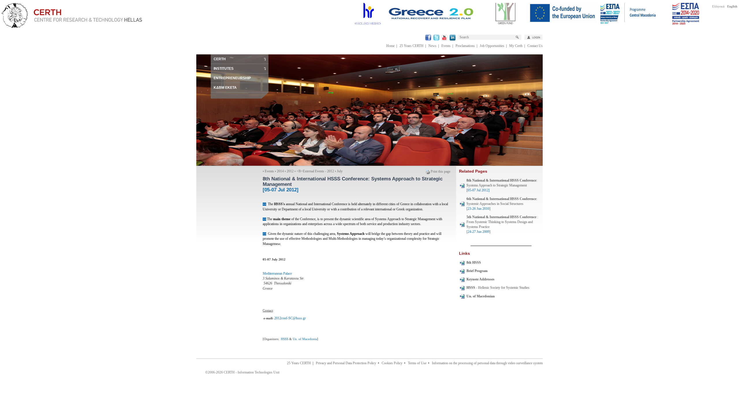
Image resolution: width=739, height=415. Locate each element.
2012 (290, 171)
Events (446, 46)
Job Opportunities (492, 46)
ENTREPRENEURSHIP (232, 78)
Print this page (440, 171)
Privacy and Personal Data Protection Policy (346, 363)
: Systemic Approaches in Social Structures (501, 204)
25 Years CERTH (411, 46)
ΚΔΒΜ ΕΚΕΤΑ (225, 88)
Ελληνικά (718, 6)
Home (390, 46)
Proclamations (465, 46)
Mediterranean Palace (277, 273)
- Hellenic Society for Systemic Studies (497, 288)
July (340, 171)
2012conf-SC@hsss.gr (290, 318)
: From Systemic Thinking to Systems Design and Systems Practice (502, 224)
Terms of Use (417, 363)
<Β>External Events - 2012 (315, 171)
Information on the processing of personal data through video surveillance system (487, 363)
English (732, 6)
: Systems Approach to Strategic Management (501, 185)
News (432, 46)
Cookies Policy (392, 363)
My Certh (515, 46)
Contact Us (535, 46)
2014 (280, 171)
